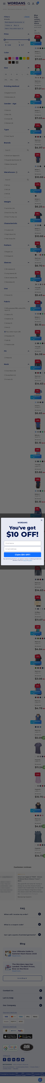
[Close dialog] (41, 520)
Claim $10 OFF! (22, 555)
